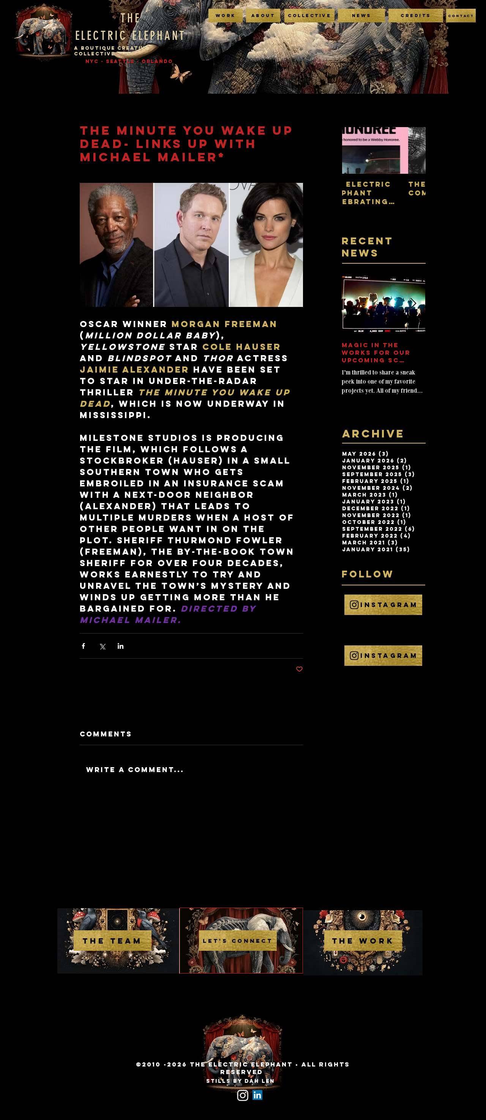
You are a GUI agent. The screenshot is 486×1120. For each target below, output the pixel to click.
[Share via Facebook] (83, 646)
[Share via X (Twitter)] (102, 646)
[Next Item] (413, 150)
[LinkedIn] (257, 1095)
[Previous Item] (354, 150)
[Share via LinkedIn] (120, 646)
